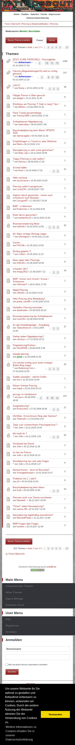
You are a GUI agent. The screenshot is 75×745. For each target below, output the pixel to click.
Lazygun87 (22, 200)
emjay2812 (22, 271)
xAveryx (21, 339)
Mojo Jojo (23, 153)
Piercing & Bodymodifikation (35, 24)
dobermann (24, 62)
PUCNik (21, 245)
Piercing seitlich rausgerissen (27, 186)
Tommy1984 (23, 115)
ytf (18, 481)
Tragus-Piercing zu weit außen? (29, 159)
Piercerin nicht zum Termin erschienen (32, 497)
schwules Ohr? (20, 269)
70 (47, 63)
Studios (25, 14)
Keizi (21, 170)
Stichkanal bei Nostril (23, 443)
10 (57, 77)
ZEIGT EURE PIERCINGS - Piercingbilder (34, 59)
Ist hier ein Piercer (22, 452)
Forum (44, 14)
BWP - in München (22, 206)
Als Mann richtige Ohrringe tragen (30, 234)
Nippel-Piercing (20, 290)
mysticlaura (22, 180)
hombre (20, 526)
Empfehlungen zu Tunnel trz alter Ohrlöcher (35, 141)
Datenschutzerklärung (38, 18)
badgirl (20, 98)
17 (67, 47)
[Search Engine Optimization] (37, 570)
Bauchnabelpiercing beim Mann (28, 487)
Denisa (21, 161)
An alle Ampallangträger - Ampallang (31, 325)
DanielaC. (22, 500)
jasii (20, 397)
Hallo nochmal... (21, 177)
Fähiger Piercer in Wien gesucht (29, 95)
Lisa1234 (21, 189)
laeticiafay (23, 124)
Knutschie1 (22, 408)
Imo (19, 379)
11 (57, 398)
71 (52, 63)
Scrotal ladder (20, 167)
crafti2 (21, 254)
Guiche (16, 242)
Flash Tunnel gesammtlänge (27, 113)
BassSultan (34, 31)
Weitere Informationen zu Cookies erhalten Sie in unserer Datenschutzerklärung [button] (21, 733)
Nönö (19, 144)
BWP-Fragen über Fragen (25, 523)
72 (57, 63)
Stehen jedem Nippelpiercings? (28, 336)
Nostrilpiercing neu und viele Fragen (31, 461)
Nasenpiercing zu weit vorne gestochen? (33, 150)
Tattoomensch (24, 327)
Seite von (34, 47)
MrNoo (21, 107)
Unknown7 (22, 284)
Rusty (21, 88)
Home (17, 14)
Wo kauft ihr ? (20, 433)
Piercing (54, 24)
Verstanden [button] (55, 714)
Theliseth (21, 419)
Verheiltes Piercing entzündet (27, 307)
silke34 (20, 292)
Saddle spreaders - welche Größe (29, 377)
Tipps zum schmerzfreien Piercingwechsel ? (35, 424)
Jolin (20, 427)
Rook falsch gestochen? (25, 215)
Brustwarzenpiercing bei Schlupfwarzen (32, 316)
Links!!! (16, 85)
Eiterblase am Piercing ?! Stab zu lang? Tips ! (36, 104)
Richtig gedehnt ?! (22, 251)
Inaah (19, 388)
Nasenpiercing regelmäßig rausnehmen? (33, 515)
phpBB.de (51, 567)
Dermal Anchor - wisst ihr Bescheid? (31, 470)
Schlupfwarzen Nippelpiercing (27, 121)
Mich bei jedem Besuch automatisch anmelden (27, 665)
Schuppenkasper (25, 472)
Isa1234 (21, 319)
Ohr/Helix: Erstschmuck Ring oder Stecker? (35, 416)
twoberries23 (24, 217)
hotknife (21, 226)
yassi (19, 356)
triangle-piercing (21, 354)
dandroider (22, 310)
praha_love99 (23, 301)
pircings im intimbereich (25, 394)
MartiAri (24, 31)
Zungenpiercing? (21, 406)
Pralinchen (22, 209)
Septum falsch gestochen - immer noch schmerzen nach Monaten (32, 196)
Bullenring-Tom (25, 368)
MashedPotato (24, 517)
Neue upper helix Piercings (26, 260)
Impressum (54, 14)
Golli (19, 490)
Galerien (35, 14)
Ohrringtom (24, 236)
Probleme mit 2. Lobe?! (24, 478)
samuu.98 (22, 509)
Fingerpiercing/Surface (24, 345)
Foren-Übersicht (12, 24)
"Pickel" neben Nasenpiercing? (28, 506)
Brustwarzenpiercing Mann (26, 223)
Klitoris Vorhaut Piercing (25, 385)
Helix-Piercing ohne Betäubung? (29, 298)
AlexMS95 (22, 348)
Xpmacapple (23, 135)
